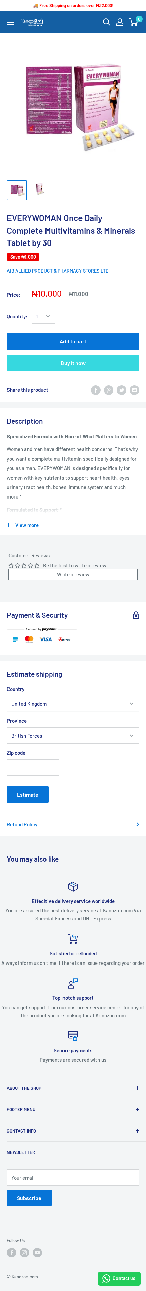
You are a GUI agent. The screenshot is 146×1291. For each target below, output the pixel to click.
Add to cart (73, 341)
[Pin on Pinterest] (108, 390)
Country (15, 689)
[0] (133, 22)
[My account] (119, 22)
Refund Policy (22, 824)
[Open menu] (10, 22)
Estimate (27, 794)
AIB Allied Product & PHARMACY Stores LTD (58, 271)
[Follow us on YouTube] (37, 1252)
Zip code (16, 752)
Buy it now (73, 363)
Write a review (73, 574)
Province (17, 721)
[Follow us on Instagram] (24, 1252)
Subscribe (29, 1197)
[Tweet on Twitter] (121, 390)
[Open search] (106, 22)
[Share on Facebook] (96, 390)
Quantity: (17, 316)
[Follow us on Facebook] (11, 1252)
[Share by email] (134, 390)
